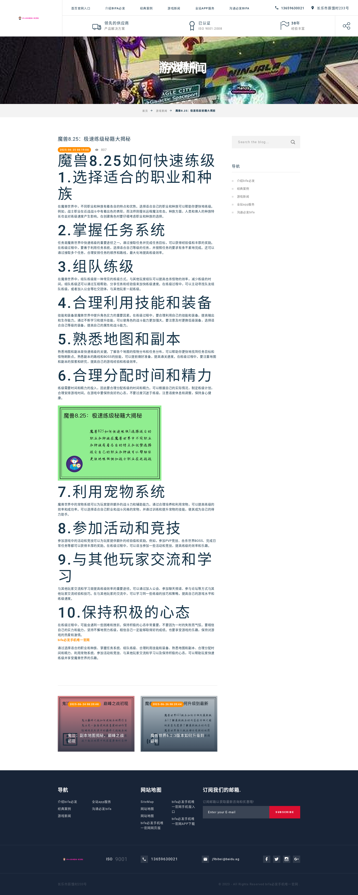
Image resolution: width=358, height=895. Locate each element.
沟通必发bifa (239, 8)
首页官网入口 (80, 8)
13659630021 (292, 8)
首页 (145, 110)
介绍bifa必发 (115, 8)
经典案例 (146, 8)
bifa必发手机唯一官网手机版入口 (183, 807)
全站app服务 (205, 8)
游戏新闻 (174, 8)
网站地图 (147, 809)
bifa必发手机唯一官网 (281, 884)
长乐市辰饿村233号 (333, 8)
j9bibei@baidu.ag (225, 859)
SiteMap (147, 802)
